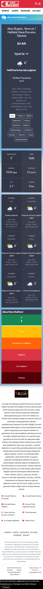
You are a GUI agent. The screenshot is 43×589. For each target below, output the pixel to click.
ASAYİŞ (15, 11)
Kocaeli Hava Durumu (33, 496)
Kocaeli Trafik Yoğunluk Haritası (28, 505)
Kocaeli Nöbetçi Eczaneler (8, 497)
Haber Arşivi (30, 520)
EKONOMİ (25, 11)
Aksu (12, 116)
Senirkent (28, 130)
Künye (19, 570)
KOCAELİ (36, 11)
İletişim (10, 570)
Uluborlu (22, 135)
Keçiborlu (16, 125)
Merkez (26, 125)
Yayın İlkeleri (14, 574)
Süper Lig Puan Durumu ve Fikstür (8, 514)
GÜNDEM (17, 535)
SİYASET (26, 535)
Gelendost (17, 120)
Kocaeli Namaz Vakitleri (8, 505)
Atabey (20, 116)
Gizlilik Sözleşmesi (14, 568)
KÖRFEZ (5, 11)
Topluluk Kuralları (14, 572)
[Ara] (36, 4)
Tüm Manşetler (30, 512)
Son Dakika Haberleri (11, 520)
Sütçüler (12, 135)
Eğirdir (29, 116)
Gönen (26, 120)
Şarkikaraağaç (15, 130)
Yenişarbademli (21, 139)
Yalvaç (30, 135)
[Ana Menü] (39, 4)
